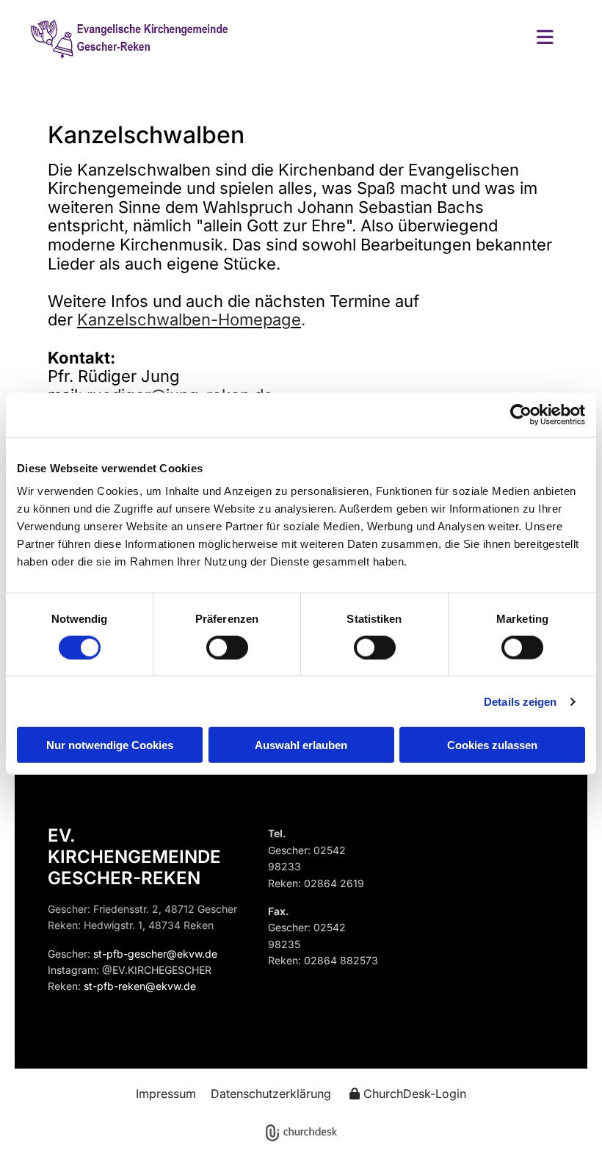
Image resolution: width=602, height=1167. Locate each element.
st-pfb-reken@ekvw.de (140, 986)
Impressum (166, 1093)
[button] (409, 38)
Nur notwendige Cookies (109, 745)
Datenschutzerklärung (271, 1093)
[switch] (227, 647)
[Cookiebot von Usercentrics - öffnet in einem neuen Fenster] (521, 414)
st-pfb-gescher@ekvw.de (155, 953)
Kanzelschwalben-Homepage (189, 319)
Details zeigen (520, 701)
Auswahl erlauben (301, 745)
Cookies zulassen (492, 745)
